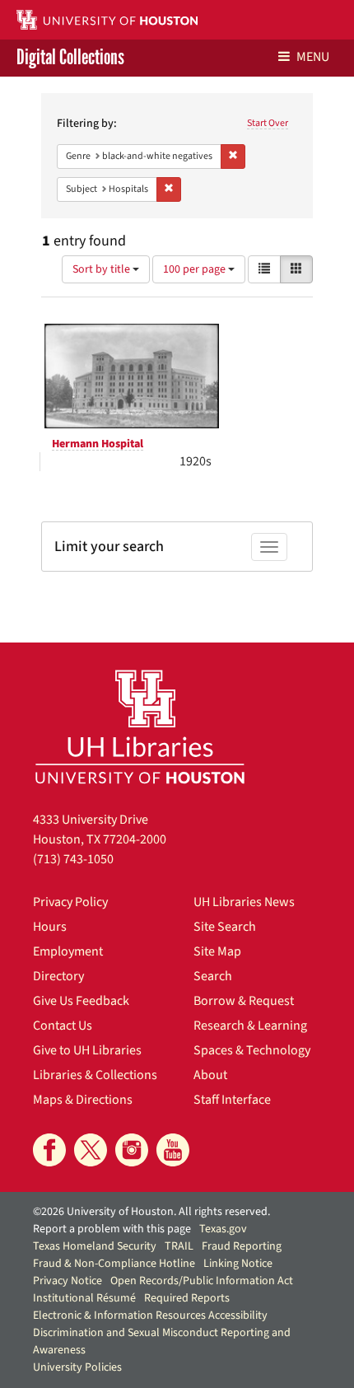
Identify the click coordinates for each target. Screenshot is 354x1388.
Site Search (224, 927)
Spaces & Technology (251, 1050)
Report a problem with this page (112, 1229)
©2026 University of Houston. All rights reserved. (151, 1211)
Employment (68, 951)
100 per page (195, 269)
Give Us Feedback (81, 1001)
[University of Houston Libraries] (140, 726)
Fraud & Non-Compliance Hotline (114, 1263)
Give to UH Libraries (87, 1050)
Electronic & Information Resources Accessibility (150, 1315)
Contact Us (62, 1025)
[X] (90, 1149)
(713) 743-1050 (73, 859)
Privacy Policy (70, 902)
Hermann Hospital (97, 444)
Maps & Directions (83, 1100)
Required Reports (187, 1298)
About (210, 1075)
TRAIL (179, 1246)
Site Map (217, 951)
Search (212, 976)
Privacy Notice (67, 1281)
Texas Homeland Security (94, 1246)
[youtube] (172, 1149)
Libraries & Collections (95, 1075)
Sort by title (102, 269)
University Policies (77, 1367)
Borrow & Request (243, 1001)
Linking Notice (237, 1263)
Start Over (267, 123)
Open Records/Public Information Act (201, 1281)
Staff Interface (232, 1100)
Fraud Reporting (242, 1246)
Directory (58, 976)
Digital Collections (70, 58)
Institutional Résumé (84, 1298)
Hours (50, 927)
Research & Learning (250, 1025)
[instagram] (131, 1149)
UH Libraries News (244, 902)
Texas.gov (223, 1229)
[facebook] (49, 1149)
